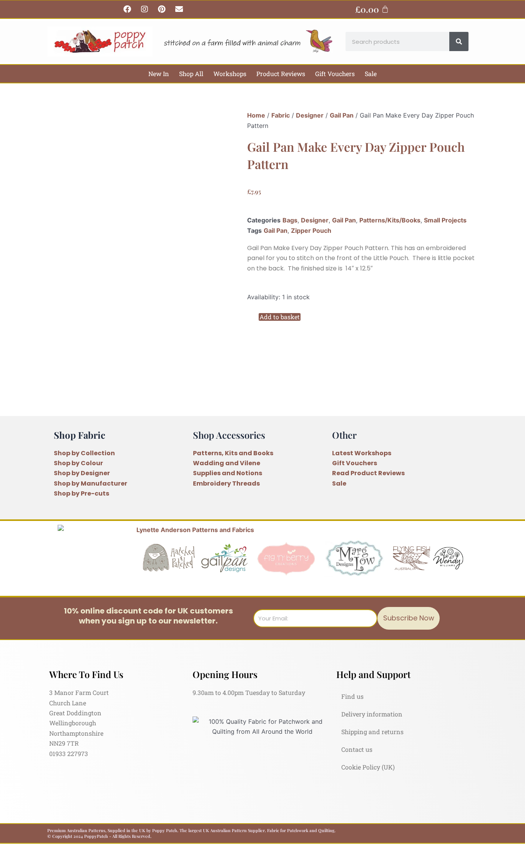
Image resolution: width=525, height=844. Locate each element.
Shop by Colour (78, 463)
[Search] (459, 41)
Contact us (356, 749)
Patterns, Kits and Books (233, 453)
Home (256, 115)
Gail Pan (342, 115)
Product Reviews (280, 74)
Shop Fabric (79, 435)
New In (158, 74)
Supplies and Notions (227, 473)
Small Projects (445, 220)
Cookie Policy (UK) (368, 767)
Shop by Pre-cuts (81, 493)
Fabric (280, 115)
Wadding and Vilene (226, 463)
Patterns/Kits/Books (389, 220)
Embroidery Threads (226, 483)
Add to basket (279, 317)
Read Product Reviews (368, 473)
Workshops (229, 74)
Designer (310, 115)
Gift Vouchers (335, 74)
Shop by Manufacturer (90, 483)
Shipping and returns (372, 732)
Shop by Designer (82, 473)
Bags (289, 220)
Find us (352, 696)
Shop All (191, 74)
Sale (371, 74)
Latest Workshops (361, 453)
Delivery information (371, 714)
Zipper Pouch (311, 230)
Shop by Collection (84, 453)
